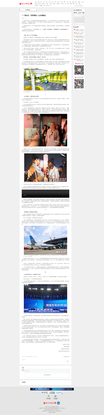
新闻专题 (36, 5)
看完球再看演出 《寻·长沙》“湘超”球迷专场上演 (80, 60)
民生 (47, 1)
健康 (73, 1)
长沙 (41, 1)
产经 (65, 3)
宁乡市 (50, 3)
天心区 (82, 1)
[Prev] (74, 12)
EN (50, 5)
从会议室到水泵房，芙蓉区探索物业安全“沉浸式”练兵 (80, 47)
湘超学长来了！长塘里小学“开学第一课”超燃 (80, 33)
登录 (45, 374)
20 (79, 20)
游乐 (70, 1)
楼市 (64, 1)
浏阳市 (54, 3)
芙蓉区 (79, 1)
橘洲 (71, 3)
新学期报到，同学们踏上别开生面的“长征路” (80, 56)
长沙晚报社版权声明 (66, 356)
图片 (77, 3)
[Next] (83, 12)
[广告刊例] (55, 397)
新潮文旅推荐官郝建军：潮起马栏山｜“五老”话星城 (80, 40)
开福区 (36, 3)
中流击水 (28, 9)
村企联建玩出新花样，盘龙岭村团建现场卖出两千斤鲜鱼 (80, 53)
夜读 (74, 3)
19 (77, 20)
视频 (79, 3)
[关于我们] (48, 397)
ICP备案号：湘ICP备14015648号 (44, 408)
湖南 (38, 1)
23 (83, 20)
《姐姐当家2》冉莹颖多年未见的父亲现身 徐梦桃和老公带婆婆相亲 (80, 50)
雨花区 (39, 3)
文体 (52, 1)
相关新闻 (23, 382)
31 (74, 23)
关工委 (62, 3)
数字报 (47, 5)
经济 (44, 1)
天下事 (61, 1)
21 (80, 20)
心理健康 (40, 5)
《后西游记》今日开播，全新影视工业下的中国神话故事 (80, 30)
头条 (35, 1)
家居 (44, 5)
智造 (76, 1)
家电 (68, 3)
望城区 (43, 3)
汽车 (67, 1)
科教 (49, 1)
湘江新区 (58, 3)
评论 (55, 1)
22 (82, 20)
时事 (58, 1)
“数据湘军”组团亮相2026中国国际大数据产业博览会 (80, 37)
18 (76, 20)
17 (74, 20)
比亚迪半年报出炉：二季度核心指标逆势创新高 (80, 43)
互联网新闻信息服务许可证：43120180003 (57, 408)
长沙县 (47, 3)
